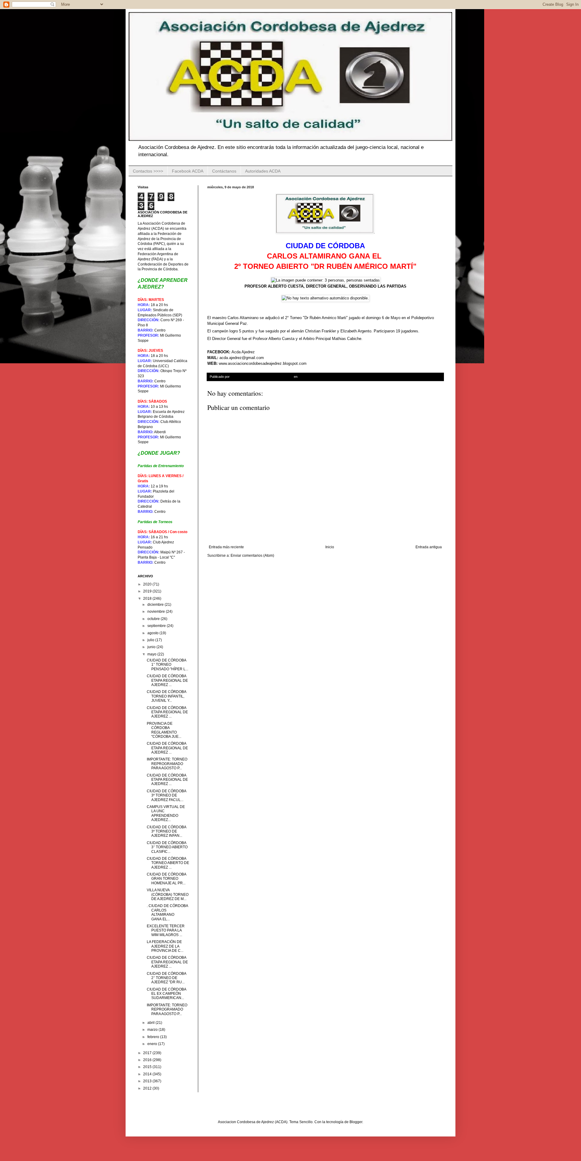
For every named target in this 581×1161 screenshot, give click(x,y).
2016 (148, 1060)
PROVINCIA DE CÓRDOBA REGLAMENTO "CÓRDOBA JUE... (164, 730)
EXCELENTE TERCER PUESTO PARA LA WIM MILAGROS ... (166, 930)
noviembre (156, 611)
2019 (148, 591)
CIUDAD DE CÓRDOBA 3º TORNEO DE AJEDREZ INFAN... (166, 831)
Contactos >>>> (148, 171)
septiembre (157, 626)
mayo (152, 654)
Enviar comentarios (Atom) (252, 555)
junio (151, 647)
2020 (148, 584)
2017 (148, 1053)
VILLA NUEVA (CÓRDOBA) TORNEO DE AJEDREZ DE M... (168, 894)
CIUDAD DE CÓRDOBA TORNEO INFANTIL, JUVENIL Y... (166, 696)
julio (151, 640)
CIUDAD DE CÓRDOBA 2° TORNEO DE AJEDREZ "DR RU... (166, 978)
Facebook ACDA (187, 171)
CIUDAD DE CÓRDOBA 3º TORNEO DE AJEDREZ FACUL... (166, 795)
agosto (153, 633)
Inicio (329, 547)
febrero (153, 1037)
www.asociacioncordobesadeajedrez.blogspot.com (263, 363)
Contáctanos (224, 171)
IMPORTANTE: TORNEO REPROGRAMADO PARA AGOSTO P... (167, 763)
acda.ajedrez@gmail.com (241, 357)
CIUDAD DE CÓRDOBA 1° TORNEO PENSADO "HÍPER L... (167, 664)
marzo (153, 1029)
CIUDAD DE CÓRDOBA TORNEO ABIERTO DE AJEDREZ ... (168, 862)
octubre (154, 619)
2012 (148, 1088)
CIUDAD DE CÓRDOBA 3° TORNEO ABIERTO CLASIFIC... (167, 847)
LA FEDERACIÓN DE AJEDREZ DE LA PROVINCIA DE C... (165, 946)
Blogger (356, 1122)
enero (152, 1044)
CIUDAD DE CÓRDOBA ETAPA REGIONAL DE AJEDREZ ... (167, 680)
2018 (148, 598)
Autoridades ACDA (263, 171)
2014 (148, 1074)
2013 (148, 1081)
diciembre (156, 604)
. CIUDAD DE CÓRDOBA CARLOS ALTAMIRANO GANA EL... (167, 912)
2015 (148, 1067)
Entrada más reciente (226, 547)
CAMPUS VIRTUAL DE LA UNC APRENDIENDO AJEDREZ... (166, 813)
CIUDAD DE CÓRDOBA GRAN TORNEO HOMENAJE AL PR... (166, 878)
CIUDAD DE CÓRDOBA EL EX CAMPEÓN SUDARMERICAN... (166, 993)
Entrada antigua (428, 547)
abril (151, 1023)
